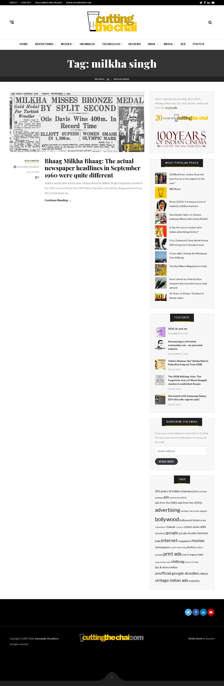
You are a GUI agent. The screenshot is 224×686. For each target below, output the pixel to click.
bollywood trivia (189, 520)
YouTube (213, 2)
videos (203, 573)
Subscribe (166, 461)
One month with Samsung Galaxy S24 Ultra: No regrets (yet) (187, 398)
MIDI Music (175, 189)
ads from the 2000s (190, 502)
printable (159, 555)
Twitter (201, 2)
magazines (184, 541)
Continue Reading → (58, 200)
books (202, 520)
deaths (196, 527)
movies (197, 540)
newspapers (162, 547)
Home (24, 44)
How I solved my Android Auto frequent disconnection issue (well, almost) (188, 283)
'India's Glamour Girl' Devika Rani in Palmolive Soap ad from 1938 (188, 363)
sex (200, 554)
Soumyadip (171, 107)
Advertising (44, 44)
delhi (203, 527)
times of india (192, 562)
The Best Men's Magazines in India (188, 266)
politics (199, 547)
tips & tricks (162, 567)
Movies (66, 44)
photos (191, 547)
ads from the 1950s (178, 498)
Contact (26, 2)
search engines (190, 554)
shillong (177, 561)
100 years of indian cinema (172, 491)
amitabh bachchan (190, 511)
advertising (167, 510)
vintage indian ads (171, 580)
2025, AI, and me (177, 328)
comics (179, 527)
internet (169, 540)
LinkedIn (208, 2)
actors (194, 491)
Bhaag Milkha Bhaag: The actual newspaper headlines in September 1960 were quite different (92, 168)
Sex (183, 44)
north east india (178, 547)
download (160, 533)
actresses (159, 498)
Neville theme (195, 638)
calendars (160, 527)
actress (203, 491)
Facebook (205, 2)
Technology (111, 44)
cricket (188, 527)
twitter (173, 567)
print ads (172, 554)
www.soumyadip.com (78, 2)
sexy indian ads (163, 562)
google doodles (188, 533)
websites (194, 580)
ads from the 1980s (166, 502)
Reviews (134, 44)
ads (166, 497)
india (157, 541)
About (14, 2)
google (172, 533)
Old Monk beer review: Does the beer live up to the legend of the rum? (187, 178)
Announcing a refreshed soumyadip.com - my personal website (185, 345)
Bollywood (32, 161)
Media (168, 44)
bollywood (167, 519)
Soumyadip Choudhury (46, 638)
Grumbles (87, 44)
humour (203, 533)
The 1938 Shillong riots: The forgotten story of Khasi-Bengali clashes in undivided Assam (187, 380)
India (152, 44)
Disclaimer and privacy (49, 2)
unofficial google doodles (177, 573)
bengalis (203, 511)
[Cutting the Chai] (112, 22)
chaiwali (170, 527)
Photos (198, 44)
